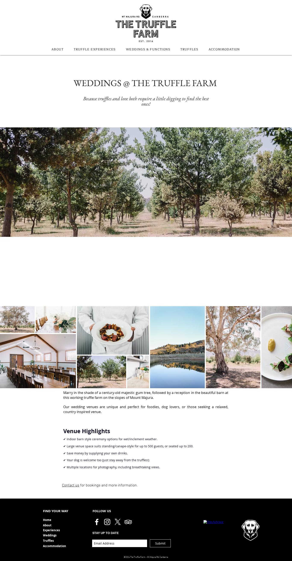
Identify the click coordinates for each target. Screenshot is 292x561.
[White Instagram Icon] (107, 522)
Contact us (70, 485)
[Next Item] (287, 347)
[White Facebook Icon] (97, 522)
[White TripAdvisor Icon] (128, 522)
